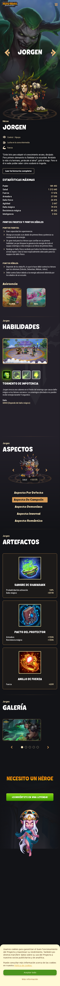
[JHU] (7, 53)
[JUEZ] (53, 53)
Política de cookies (23, 965)
